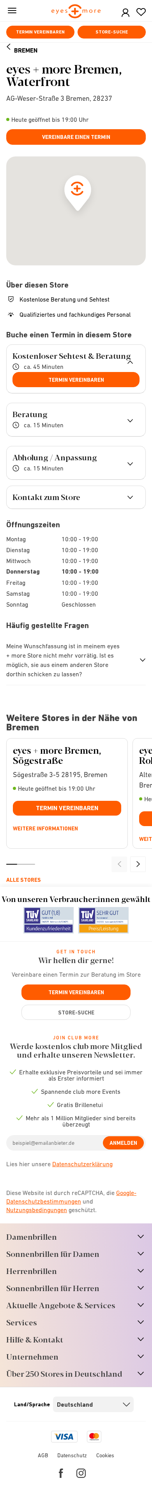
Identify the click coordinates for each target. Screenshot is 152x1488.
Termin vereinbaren (40, 32)
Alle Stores (23, 880)
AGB (43, 1455)
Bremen (25, 50)
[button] (125, 13)
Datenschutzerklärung (82, 1163)
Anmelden (123, 1143)
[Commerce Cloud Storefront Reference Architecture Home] (76, 11)
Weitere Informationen (45, 828)
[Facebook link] (61, 1473)
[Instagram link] (81, 1473)
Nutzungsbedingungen (36, 1209)
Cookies (105, 1455)
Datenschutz (72, 1455)
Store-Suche (111, 32)
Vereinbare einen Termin (76, 137)
